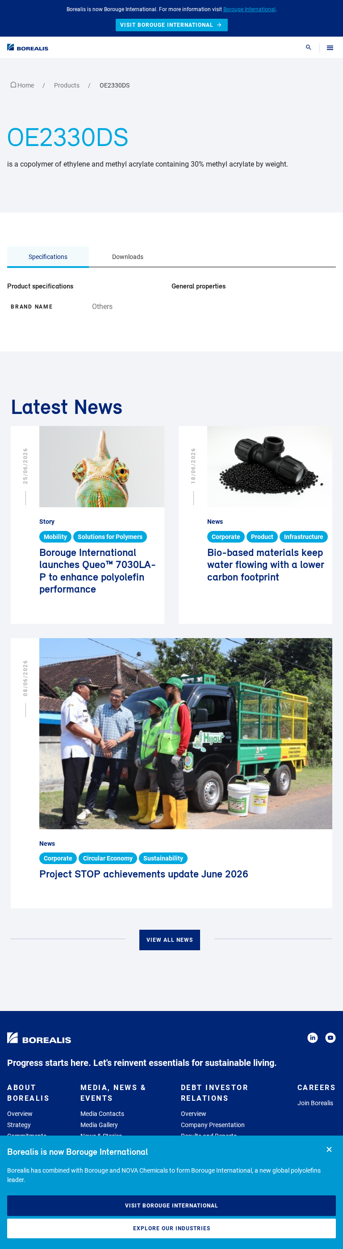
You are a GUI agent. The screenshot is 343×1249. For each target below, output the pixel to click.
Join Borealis (315, 1103)
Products (67, 85)
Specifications (48, 256)
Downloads (127, 256)
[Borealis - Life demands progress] (27, 47)
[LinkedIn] (312, 1039)
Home (25, 85)
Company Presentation (213, 1124)
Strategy (19, 1124)
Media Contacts (102, 1113)
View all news (169, 940)
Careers (316, 1087)
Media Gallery (99, 1124)
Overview (20, 1113)
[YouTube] (330, 1039)
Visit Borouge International (171, 1206)
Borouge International (249, 9)
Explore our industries (171, 1228)
